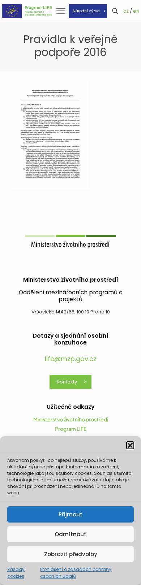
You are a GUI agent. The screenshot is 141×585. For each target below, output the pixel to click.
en (136, 11)
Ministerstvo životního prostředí (70, 419)
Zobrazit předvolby (70, 554)
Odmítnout (70, 534)
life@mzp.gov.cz (71, 358)
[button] (130, 445)
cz (126, 11)
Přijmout (70, 514)
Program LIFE (70, 428)
